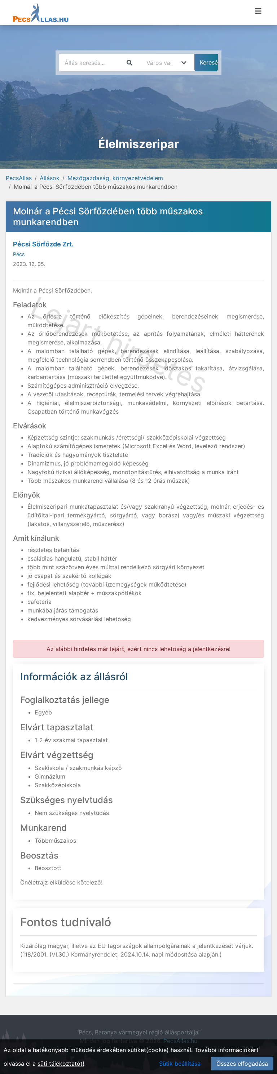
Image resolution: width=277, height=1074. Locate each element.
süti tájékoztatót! (61, 1063)
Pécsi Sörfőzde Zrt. (43, 244)
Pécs (19, 254)
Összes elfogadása (242, 1063)
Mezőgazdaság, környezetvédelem (115, 178)
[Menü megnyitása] (258, 11)
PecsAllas (19, 178)
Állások (50, 178)
